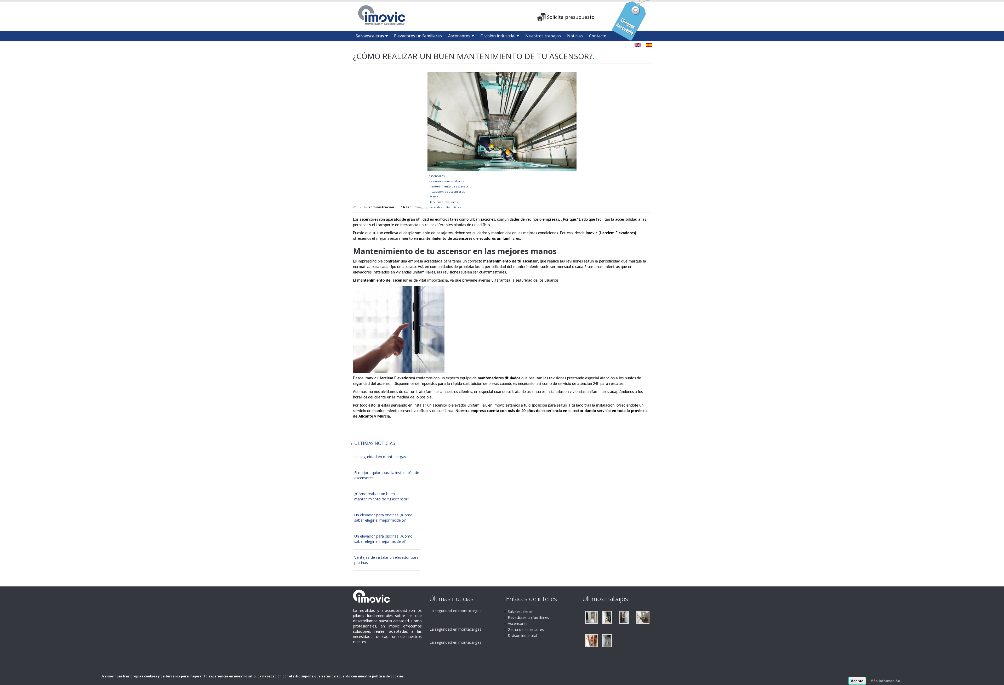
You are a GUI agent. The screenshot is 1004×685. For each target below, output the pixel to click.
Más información (885, 681)
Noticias (575, 36)
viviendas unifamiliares (445, 207)
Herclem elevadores (443, 202)
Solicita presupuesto (571, 17)
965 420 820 (515, 15)
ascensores (436, 176)
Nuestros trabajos (543, 36)
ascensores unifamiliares (446, 181)
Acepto (857, 681)
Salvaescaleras (370, 36)
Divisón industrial (522, 635)
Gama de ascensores (526, 629)
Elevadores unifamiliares (418, 36)
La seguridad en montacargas (380, 456)
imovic (433, 197)
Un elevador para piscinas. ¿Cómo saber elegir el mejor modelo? (383, 517)
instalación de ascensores (447, 191)
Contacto (597, 36)
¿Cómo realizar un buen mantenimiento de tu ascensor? (381, 496)
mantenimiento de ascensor (449, 186)
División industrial (497, 36)
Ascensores (459, 36)
